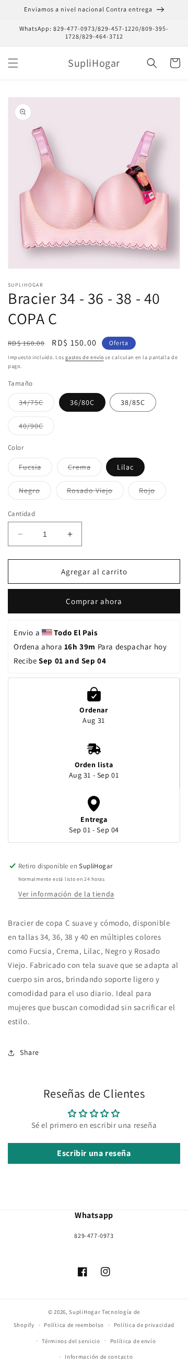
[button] (13, 63)
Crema (85, 469)
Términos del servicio (71, 1341)
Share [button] (29, 1052)
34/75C (36, 404)
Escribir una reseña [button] (94, 1153)
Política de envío (133, 1341)
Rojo (152, 492)
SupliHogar (84, 1311)
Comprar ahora (94, 601)
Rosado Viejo (95, 492)
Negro (35, 492)
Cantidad (21, 513)
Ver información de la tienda (66, 894)
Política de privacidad (144, 1325)
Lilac (125, 467)
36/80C (82, 402)
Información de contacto (99, 1356)
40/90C (36, 428)
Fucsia (35, 469)
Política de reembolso (74, 1325)
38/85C (133, 402)
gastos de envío (84, 357)
